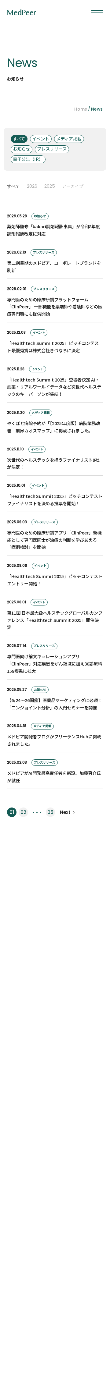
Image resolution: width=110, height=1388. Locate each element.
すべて (19, 138)
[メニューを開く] (97, 11)
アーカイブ (72, 186)
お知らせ (21, 148)
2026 (32, 186)
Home (80, 109)
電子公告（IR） (28, 159)
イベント (40, 138)
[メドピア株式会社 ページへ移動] (22, 12)
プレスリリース (52, 148)
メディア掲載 (69, 138)
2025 (49, 186)
